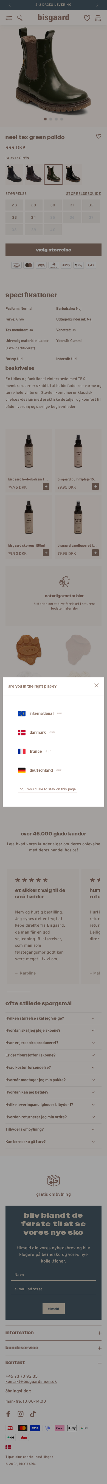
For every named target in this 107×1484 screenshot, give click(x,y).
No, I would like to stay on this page (47, 789)
